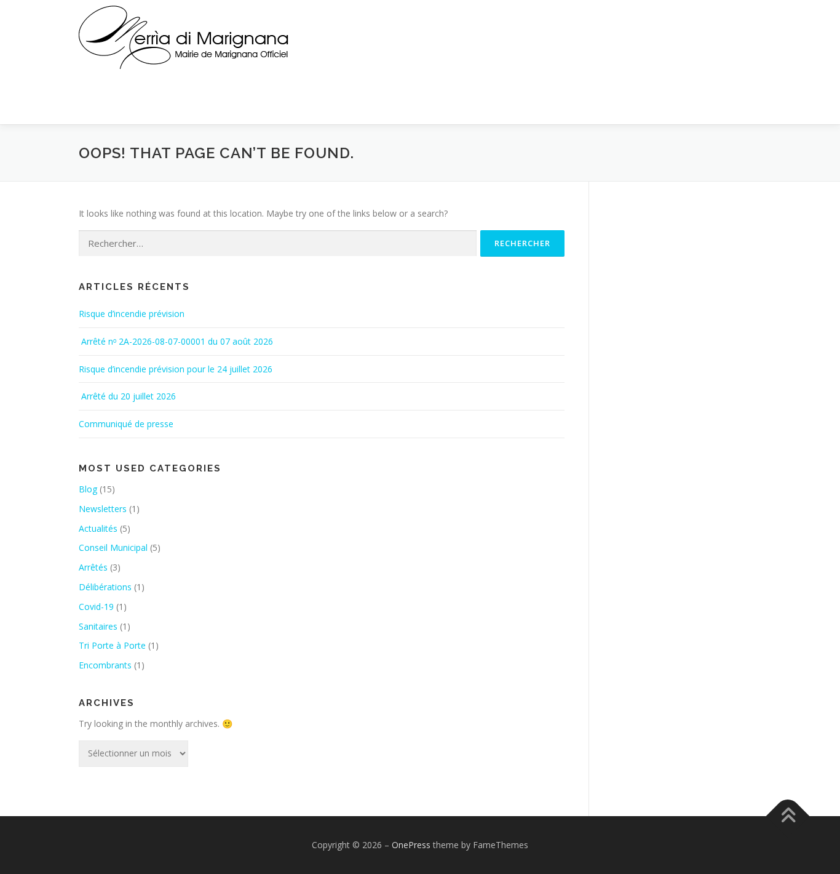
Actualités (98, 528)
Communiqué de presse (126, 424)
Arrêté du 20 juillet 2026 (127, 396)
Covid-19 (96, 606)
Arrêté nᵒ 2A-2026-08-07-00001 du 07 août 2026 (177, 341)
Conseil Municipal (113, 547)
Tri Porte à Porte (112, 645)
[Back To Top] (788, 816)
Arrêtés (93, 567)
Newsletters (103, 509)
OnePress (411, 845)
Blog (88, 489)
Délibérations (105, 587)
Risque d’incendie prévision (131, 313)
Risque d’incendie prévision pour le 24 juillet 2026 (175, 369)
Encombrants (105, 665)
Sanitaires (98, 626)
